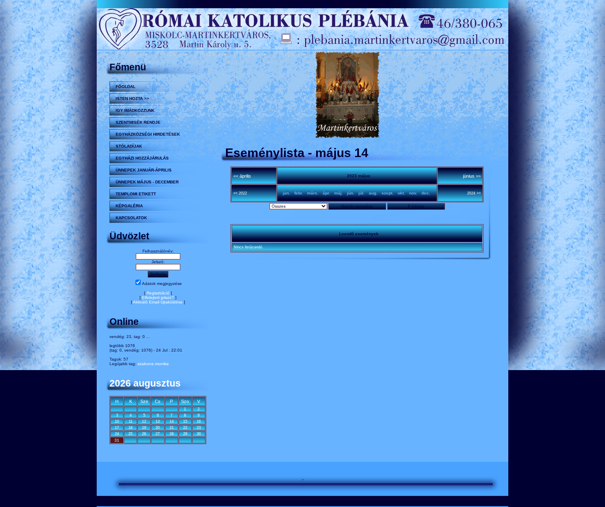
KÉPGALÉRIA (129, 206)
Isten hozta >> (132, 98)
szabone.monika (153, 363)
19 (144, 428)
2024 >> (474, 193)
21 (172, 428)
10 (117, 421)
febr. (298, 193)
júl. (361, 193)
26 (144, 434)
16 (199, 421)
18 (130, 428)
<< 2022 (240, 193)
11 (131, 421)
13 (158, 421)
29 (185, 434)
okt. (401, 193)
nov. (413, 193)
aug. (373, 193)
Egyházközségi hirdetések (148, 134)
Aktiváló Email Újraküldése (158, 302)
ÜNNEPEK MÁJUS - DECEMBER (147, 182)
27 (158, 434)
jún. (350, 193)
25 (130, 434)
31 (116, 440)
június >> (472, 176)
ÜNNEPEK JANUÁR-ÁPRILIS (144, 170)
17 (117, 428)
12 (144, 421)
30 (199, 434)
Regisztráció (158, 293)
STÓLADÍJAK (129, 146)
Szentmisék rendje (138, 122)
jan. (286, 193)
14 (172, 421)
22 (185, 428)
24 (117, 434)
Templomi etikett (136, 194)
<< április (242, 176)
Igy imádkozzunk (135, 110)
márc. (313, 193)
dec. (425, 193)
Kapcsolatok (131, 217)
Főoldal (125, 86)
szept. (387, 193)
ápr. (326, 193)
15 (185, 421)
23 (199, 428)
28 (172, 434)
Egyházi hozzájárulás (142, 158)
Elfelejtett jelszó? (158, 297)
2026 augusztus (145, 383)
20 (158, 428)
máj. (338, 193)
